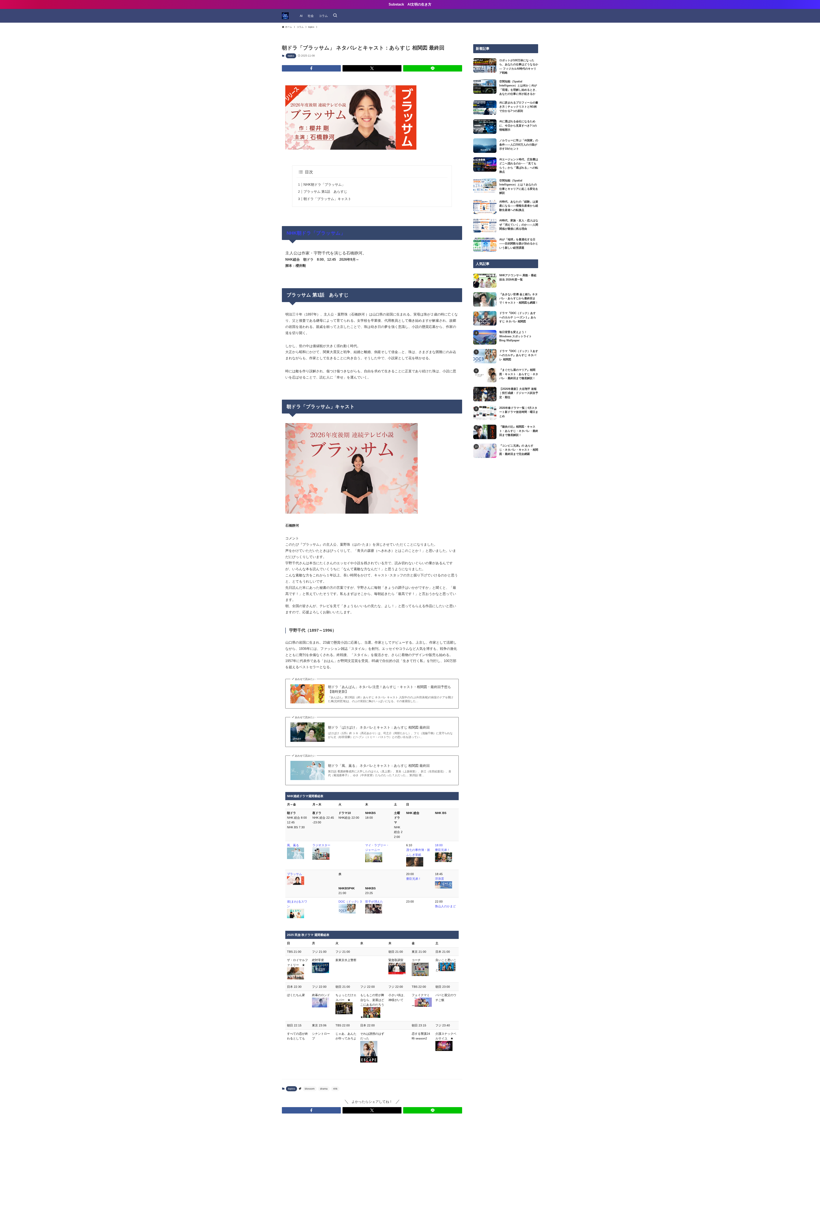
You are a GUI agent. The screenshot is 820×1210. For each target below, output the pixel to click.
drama (324, 1088)
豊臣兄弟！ (413, 878)
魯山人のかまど (445, 906)
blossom (310, 1088)
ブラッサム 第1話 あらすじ (325, 191)
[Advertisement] (505, 501)
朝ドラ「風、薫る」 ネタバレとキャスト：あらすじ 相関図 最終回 (379, 765)
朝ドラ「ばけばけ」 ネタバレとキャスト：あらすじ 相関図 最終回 (379, 727)
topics (291, 55)
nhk (335, 1088)
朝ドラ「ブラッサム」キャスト (327, 199)
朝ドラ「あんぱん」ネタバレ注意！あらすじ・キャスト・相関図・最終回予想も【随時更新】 (389, 689)
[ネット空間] (285, 15)
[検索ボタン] (335, 16)
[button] (311, 68)
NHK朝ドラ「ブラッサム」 (324, 184)
